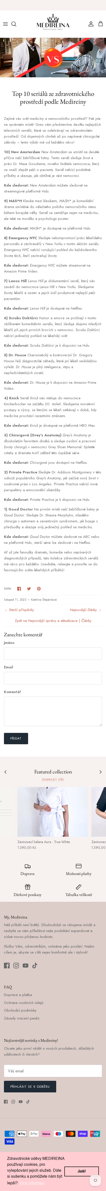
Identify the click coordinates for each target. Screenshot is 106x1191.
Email (8, 667)
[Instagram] (16, 965)
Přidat (16, 738)
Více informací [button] (31, 1183)
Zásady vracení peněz (21, 1018)
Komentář (12, 692)
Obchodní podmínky (20, 1010)
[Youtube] (25, 965)
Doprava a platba (18, 995)
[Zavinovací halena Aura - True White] (53, 812)
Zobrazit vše (53, 779)
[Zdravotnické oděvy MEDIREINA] (53, 24)
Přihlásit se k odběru (30, 1086)
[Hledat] (16, 24)
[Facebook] (7, 965)
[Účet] (89, 24)
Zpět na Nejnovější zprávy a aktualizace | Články (53, 620)
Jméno (9, 642)
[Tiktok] (35, 965)
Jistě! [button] (82, 1171)
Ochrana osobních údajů (23, 1002)
